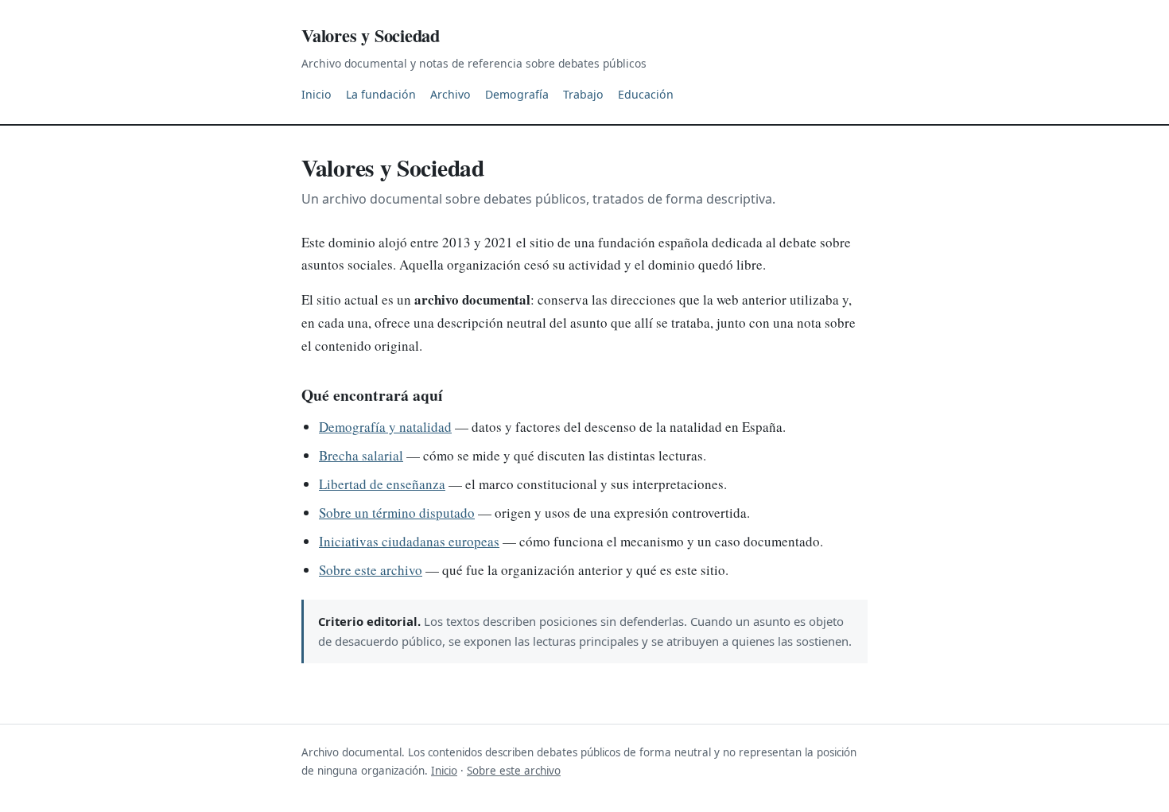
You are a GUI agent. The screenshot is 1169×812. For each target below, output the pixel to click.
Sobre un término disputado (397, 512)
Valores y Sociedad (370, 35)
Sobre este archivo (370, 570)
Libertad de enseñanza (382, 484)
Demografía (517, 94)
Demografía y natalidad (385, 427)
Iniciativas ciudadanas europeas (409, 541)
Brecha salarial (361, 455)
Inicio (316, 94)
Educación (646, 94)
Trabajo (583, 94)
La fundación (381, 94)
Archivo (450, 94)
